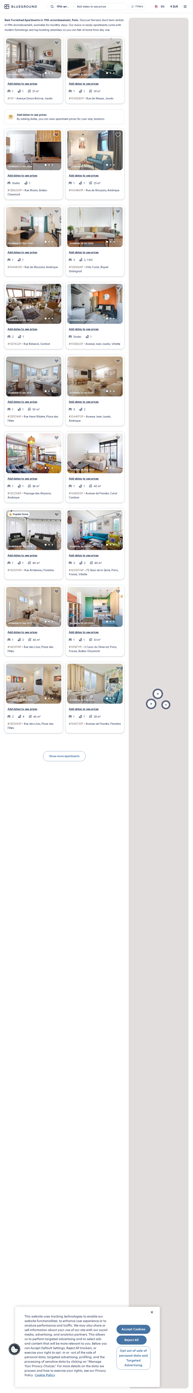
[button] (151, 704)
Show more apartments (64, 756)
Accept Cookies (133, 1329)
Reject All (131, 1340)
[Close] (152, 1312)
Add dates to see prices (22, 84)
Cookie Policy (45, 1375)
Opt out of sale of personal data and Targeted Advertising (133, 1358)
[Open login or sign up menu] (185, 6)
